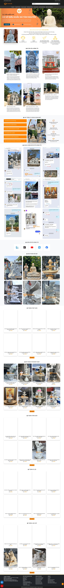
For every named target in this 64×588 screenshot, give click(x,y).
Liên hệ (49, 578)
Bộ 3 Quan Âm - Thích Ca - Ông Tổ (50, 94)
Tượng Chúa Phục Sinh (38, 582)
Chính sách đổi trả (50, 580)
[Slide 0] (32, 26)
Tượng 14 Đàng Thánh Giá (39, 577)
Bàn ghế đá (24, 578)
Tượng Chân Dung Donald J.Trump (32, 106)
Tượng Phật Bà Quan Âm (26, 581)
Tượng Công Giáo (32, 415)
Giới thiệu (49, 577)
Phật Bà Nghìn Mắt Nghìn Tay (27, 582)
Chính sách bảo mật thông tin (52, 582)
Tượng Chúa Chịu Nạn (38, 579)
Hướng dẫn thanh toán (51, 579)
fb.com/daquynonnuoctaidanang (12, 580)
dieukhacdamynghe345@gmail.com (11, 579)
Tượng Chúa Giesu (38, 580)
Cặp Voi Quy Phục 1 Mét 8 (11, 106)
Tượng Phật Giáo (32, 308)
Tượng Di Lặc (32, 469)
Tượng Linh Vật (32, 523)
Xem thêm (31, 357)
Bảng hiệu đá (25, 579)
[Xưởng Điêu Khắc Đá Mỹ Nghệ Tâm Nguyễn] (11, 3)
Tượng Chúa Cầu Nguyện (39, 578)
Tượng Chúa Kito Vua (38, 581)
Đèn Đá (24, 580)
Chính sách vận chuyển (51, 581)
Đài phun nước (25, 577)
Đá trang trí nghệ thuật (32, 361)
